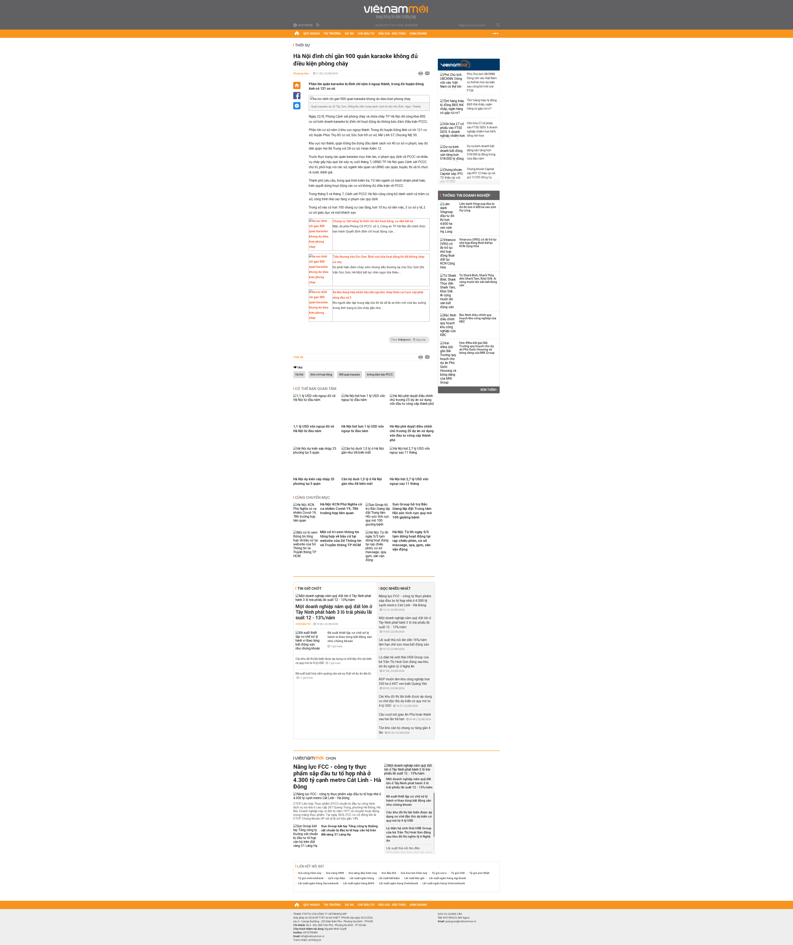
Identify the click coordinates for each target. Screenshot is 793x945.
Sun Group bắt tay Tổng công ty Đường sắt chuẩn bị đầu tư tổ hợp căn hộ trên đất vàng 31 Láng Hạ (349, 830)
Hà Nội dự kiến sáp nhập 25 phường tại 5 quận (313, 481)
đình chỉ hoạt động (321, 374)
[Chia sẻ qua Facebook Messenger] (296, 105)
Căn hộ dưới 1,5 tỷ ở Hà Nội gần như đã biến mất (361, 481)
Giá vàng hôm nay (309, 873)
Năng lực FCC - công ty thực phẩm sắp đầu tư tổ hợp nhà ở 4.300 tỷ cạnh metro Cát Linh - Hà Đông (405, 600)
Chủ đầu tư (366, 33)
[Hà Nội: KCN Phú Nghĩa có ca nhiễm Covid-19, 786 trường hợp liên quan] (305, 514)
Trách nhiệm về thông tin (307, 940)
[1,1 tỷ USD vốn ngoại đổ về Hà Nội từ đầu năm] (315, 400)
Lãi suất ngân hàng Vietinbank (398, 883)
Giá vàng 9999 (335, 873)
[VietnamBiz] (455, 64)
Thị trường (332, 33)
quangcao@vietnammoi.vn (460, 921)
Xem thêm (488, 389)
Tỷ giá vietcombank (310, 878)
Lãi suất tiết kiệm (389, 878)
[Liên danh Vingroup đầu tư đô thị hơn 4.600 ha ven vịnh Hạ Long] (448, 218)
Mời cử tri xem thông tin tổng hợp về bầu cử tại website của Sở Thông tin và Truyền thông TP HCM (340, 538)
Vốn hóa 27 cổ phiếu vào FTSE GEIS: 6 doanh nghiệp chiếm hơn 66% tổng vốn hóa (482, 129)
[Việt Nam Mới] (396, 12)
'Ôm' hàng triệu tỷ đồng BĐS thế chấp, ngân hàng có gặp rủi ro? (482, 104)
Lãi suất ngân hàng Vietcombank (444, 883)
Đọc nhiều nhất (395, 588)
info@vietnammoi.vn (312, 936)
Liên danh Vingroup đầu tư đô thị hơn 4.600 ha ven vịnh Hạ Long (477, 207)
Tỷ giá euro (439, 873)
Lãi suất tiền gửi (414, 878)
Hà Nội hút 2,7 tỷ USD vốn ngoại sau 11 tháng (409, 481)
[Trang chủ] (296, 34)
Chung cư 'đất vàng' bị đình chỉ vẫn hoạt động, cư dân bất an (373, 221)
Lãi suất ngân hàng (362, 878)
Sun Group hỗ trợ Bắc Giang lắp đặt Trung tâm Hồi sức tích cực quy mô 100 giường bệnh (412, 510)
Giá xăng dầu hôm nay (362, 873)
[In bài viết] (419, 73)
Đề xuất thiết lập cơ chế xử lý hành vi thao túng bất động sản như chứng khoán (350, 637)
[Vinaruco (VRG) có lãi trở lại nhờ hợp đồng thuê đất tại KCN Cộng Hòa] (448, 253)
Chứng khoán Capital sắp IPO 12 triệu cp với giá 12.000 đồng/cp (481, 173)
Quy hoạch (311, 33)
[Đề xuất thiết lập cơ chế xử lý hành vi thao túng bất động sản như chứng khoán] (308, 640)
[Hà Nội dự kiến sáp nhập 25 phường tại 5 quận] (315, 452)
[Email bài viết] (426, 73)
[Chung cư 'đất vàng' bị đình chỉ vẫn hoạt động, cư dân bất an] (319, 246)
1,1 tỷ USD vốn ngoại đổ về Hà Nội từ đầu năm (313, 428)
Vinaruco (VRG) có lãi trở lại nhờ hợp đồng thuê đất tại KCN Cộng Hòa (477, 243)
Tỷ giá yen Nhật (479, 873)
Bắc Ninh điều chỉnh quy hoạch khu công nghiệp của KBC (477, 318)
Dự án (349, 33)
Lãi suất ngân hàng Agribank (447, 878)
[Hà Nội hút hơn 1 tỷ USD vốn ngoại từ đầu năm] (363, 400)
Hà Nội (299, 374)
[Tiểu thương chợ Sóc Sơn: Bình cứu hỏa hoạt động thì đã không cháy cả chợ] (319, 282)
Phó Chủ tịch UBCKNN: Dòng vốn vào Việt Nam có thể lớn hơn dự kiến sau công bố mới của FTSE (482, 82)
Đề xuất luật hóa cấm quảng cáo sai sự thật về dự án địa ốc (333, 673)
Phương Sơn (301, 73)
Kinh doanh (418, 33)
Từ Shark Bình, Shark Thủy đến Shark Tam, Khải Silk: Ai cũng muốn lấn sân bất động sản (478, 280)
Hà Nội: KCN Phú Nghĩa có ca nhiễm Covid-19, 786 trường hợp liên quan (341, 508)
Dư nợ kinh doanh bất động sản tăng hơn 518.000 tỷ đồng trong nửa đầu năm (481, 152)
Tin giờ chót (309, 588)
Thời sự (302, 45)
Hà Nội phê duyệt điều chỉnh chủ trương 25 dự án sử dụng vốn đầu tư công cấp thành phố (412, 433)
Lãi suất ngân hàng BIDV (358, 883)
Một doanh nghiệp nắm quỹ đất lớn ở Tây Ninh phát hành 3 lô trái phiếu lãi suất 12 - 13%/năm (334, 612)
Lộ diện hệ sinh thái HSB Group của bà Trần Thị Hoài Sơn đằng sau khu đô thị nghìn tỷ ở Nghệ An (404, 661)
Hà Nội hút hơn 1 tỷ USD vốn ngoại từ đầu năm (362, 428)
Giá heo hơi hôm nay (414, 873)
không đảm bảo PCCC (380, 374)
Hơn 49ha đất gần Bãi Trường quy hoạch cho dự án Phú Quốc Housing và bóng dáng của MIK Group (476, 347)
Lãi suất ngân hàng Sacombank (318, 883)
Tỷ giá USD (458, 873)
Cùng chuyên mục (312, 497)
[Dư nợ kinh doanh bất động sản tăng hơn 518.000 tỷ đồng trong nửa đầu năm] (452, 153)
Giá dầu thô (388, 873)
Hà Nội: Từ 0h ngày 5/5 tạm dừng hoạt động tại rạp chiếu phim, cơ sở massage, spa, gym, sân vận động (411, 540)
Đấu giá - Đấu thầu (392, 33)
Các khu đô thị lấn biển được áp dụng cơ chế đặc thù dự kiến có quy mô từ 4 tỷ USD (405, 701)
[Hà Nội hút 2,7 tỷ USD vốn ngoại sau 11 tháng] (412, 452)
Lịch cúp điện (336, 878)
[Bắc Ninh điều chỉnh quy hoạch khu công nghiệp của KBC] (448, 325)
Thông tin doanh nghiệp (466, 195)
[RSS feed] (318, 25)
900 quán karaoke (349, 374)
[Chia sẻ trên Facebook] (296, 95)
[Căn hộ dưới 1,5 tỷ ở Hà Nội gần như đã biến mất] (363, 452)
